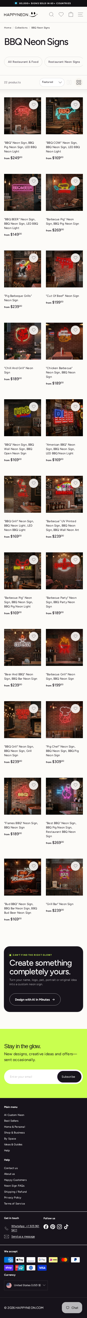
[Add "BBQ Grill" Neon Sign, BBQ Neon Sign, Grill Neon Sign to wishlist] (33, 708)
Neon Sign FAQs (14, 1185)
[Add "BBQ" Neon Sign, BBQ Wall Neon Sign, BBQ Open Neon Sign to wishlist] (33, 406)
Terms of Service (14, 1203)
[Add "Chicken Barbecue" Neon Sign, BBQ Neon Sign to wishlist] (75, 330)
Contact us (11, 1168)
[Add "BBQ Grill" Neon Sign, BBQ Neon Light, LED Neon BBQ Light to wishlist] (33, 483)
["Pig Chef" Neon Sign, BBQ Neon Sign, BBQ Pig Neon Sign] (64, 734)
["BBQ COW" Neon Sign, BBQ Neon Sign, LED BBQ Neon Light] (64, 130)
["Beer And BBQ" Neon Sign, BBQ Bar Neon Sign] (22, 660)
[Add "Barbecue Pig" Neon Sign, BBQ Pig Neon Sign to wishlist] (75, 181)
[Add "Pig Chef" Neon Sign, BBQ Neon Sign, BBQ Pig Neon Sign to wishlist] (75, 708)
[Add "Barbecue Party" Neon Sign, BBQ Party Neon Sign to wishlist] (75, 559)
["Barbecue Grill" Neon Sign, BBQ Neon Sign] (64, 660)
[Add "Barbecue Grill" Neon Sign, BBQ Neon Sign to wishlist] (75, 636)
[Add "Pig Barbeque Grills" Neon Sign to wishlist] (33, 258)
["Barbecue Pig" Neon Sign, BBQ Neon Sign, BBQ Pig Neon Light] (22, 585)
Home (7, 27)
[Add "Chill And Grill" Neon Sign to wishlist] (33, 330)
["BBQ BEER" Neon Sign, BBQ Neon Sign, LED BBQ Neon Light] (22, 207)
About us (9, 1174)
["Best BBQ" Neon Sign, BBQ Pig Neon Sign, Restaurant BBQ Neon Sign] (64, 813)
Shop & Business (14, 1132)
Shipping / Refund (15, 1191)
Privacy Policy (13, 1197)
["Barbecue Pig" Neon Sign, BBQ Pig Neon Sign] (64, 204)
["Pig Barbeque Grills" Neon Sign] (22, 281)
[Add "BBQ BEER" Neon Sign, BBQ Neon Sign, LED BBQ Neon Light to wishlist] (33, 181)
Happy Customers (15, 1180)
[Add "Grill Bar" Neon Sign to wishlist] (75, 866)
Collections (21, 27)
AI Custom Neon (14, 1115)
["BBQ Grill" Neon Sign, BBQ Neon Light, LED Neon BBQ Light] (22, 509)
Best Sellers (11, 1120)
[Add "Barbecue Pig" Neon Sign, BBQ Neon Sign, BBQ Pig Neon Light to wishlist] (33, 559)
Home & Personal (14, 1126)
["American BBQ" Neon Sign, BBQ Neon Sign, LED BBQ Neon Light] (64, 432)
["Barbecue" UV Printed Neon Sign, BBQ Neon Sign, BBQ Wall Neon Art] (64, 509)
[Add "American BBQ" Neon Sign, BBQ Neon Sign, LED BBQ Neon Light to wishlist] (75, 406)
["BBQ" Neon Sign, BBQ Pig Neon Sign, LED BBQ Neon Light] (22, 130)
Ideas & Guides (13, 1144)
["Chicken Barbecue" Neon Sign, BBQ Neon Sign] (64, 356)
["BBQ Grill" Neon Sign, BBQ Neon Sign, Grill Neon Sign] (22, 734)
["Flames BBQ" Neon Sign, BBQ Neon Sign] (22, 808)
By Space (10, 1138)
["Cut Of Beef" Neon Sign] (64, 279)
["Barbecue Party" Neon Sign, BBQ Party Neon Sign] (64, 585)
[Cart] (71, 14)
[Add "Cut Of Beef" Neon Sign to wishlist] (75, 258)
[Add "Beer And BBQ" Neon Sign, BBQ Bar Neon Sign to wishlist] (33, 636)
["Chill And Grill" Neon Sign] (22, 353)
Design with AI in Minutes (32, 999)
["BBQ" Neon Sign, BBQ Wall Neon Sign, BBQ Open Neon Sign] (22, 432)
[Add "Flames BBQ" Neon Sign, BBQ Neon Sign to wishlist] (33, 785)
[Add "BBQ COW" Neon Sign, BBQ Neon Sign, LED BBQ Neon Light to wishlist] (75, 104)
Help (7, 1150)
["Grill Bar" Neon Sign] (64, 887)
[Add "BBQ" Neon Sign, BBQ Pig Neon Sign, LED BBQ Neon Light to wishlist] (33, 104)
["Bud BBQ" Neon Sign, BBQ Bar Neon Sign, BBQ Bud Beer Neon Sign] (22, 892)
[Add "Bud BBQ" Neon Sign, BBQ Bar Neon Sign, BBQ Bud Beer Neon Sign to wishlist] (33, 866)
